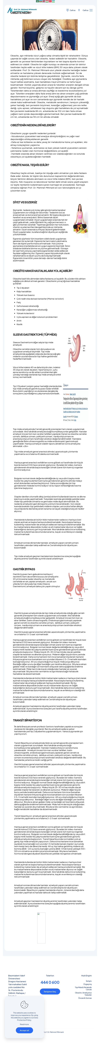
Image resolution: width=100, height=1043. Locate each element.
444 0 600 (50, 982)
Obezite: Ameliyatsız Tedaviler (83, 994)
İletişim (89, 981)
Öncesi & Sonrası (85, 998)
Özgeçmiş (87, 984)
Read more (24, 1024)
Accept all (24, 1030)
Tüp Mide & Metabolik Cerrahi (83, 988)
